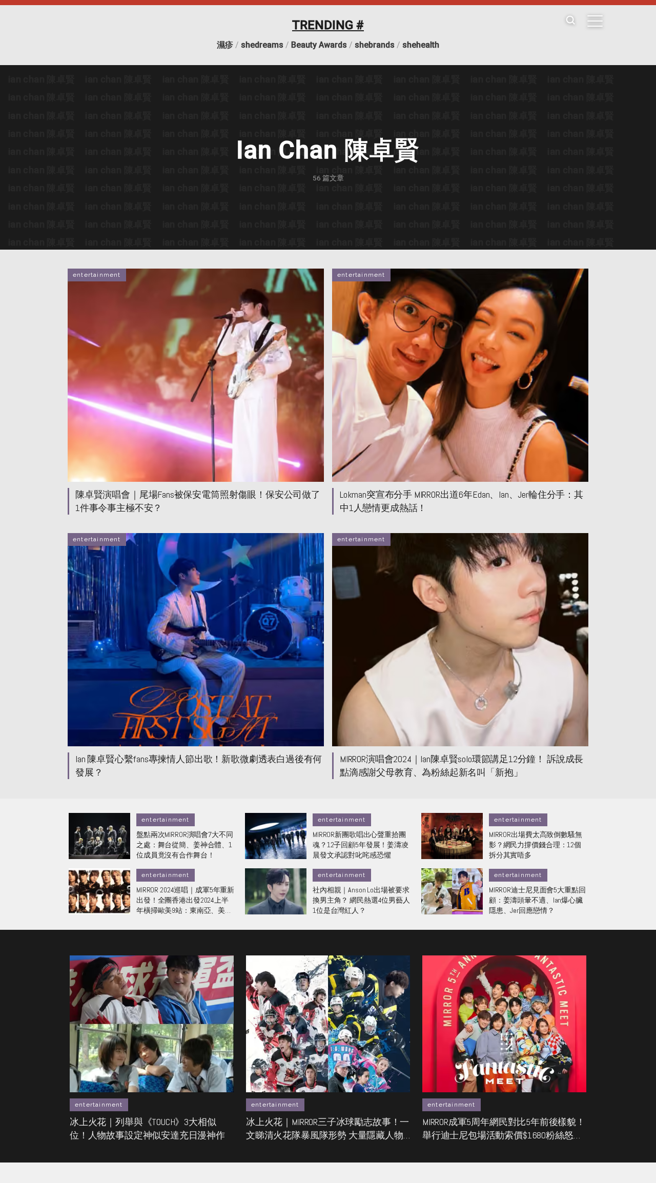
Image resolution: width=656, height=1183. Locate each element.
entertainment (97, 274)
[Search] (570, 20)
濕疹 (225, 45)
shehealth (420, 45)
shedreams (262, 45)
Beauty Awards (319, 45)
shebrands (375, 45)
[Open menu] (595, 21)
